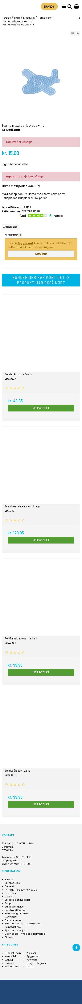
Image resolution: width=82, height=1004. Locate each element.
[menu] (64, 6)
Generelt (9, 886)
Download (10, 917)
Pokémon (32, 959)
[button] (72, 33)
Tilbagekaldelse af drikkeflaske (22, 923)
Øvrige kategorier (36, 963)
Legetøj (9, 959)
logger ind (25, 243)
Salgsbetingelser (14, 906)
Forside (9, 879)
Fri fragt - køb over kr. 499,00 (21, 889)
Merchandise (12, 966)
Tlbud (30, 966)
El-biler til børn (13, 953)
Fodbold (9, 963)
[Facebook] (76, 947)
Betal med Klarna (15, 910)
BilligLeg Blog (12, 883)
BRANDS (49, 7)
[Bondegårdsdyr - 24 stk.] (41, 333)
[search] (70, 6)
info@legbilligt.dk (12, 860)
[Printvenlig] (78, 17)
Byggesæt (33, 956)
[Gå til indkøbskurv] (76, 6)
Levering (9, 896)
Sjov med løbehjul (15, 930)
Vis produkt (41, 408)
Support (9, 903)
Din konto (10, 937)
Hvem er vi (11, 893)
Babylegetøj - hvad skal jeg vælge (25, 933)
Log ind (41, 254)
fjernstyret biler (13, 927)
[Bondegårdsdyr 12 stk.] (41, 729)
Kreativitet (10, 956)
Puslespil (31, 953)
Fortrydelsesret (13, 920)
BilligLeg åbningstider (17, 899)
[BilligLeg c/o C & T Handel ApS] (12, 6)
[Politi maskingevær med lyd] (41, 597)
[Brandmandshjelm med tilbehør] (41, 465)
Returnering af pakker (17, 913)
